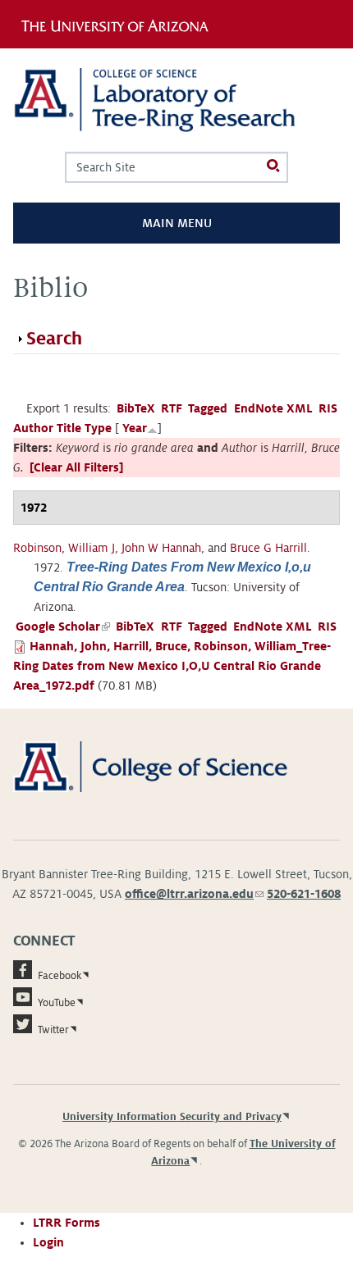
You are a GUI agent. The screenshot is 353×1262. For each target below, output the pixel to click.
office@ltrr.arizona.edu (194, 893)
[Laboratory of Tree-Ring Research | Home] (176, 100)
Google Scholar (63, 626)
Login (48, 1242)
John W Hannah (161, 547)
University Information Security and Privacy (172, 1117)
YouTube (57, 1003)
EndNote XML (273, 408)
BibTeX (136, 408)
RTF (171, 408)
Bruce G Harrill (268, 547)
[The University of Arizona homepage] (120, 24)
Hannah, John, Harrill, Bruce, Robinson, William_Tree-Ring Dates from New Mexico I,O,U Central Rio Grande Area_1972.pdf (172, 666)
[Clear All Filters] (76, 467)
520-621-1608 (304, 893)
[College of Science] (176, 765)
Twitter (53, 1030)
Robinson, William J (64, 547)
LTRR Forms (66, 1222)
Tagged (207, 408)
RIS (328, 408)
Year (134, 428)
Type (98, 428)
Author (33, 428)
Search (54, 339)
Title (69, 428)
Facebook (59, 976)
